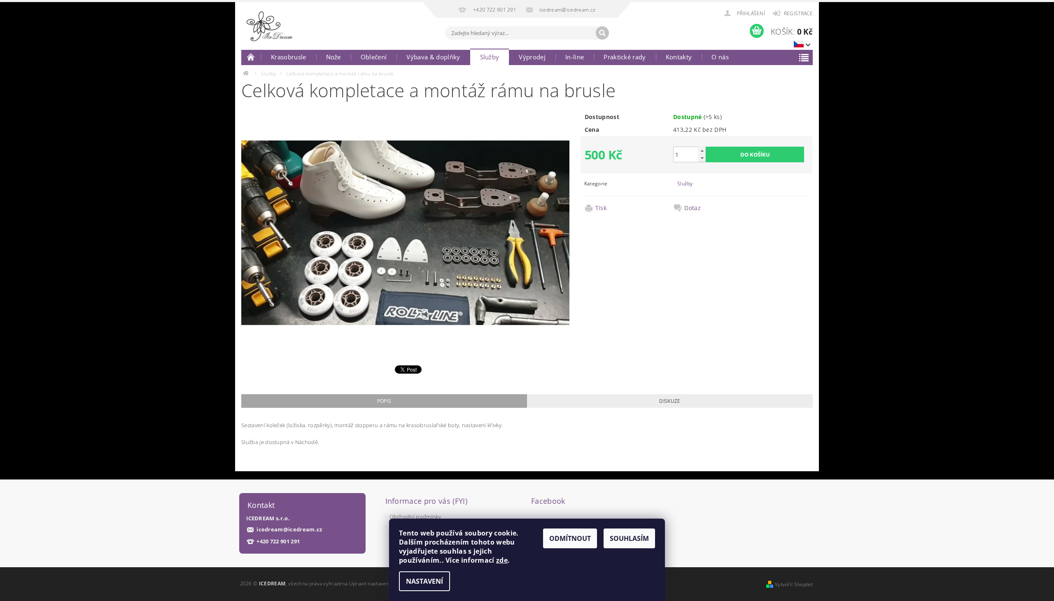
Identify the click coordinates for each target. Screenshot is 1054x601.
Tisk (600, 208)
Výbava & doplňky (433, 57)
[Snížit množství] (702, 158)
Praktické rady (625, 57)
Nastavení (424, 581)
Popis (384, 401)
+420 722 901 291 (278, 541)
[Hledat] (602, 33)
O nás (720, 57)
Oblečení (374, 57)
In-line (574, 57)
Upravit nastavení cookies (379, 583)
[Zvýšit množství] (702, 150)
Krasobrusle (288, 57)
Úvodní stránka (251, 57)
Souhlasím (629, 538)
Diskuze (669, 401)
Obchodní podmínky (415, 516)
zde (502, 560)
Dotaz (692, 208)
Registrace (798, 13)
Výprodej (532, 57)
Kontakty (679, 57)
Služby (489, 57)
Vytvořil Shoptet (794, 584)
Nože (333, 57)
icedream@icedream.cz (289, 529)
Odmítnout (570, 538)
